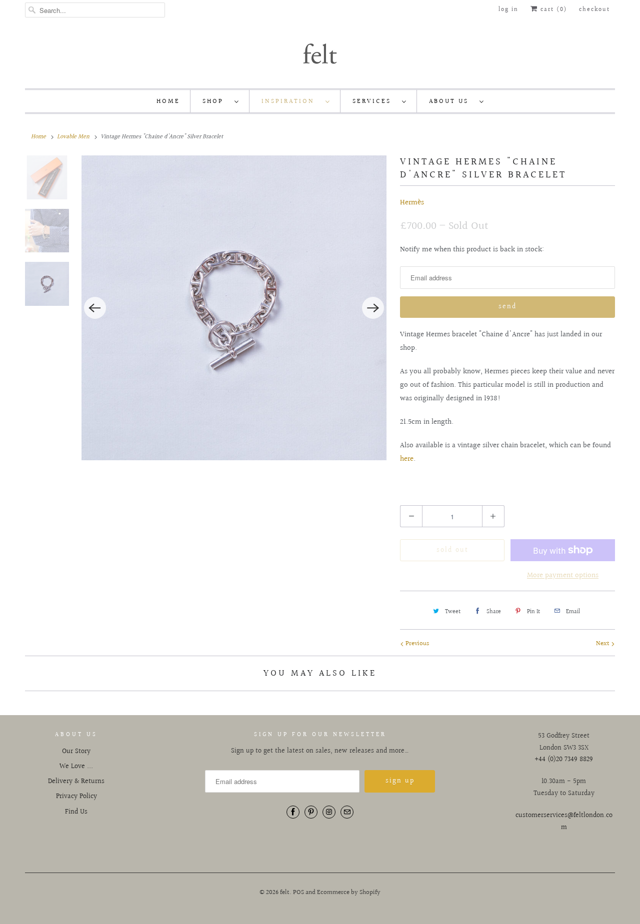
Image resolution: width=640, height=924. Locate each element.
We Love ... (76, 766)
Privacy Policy (76, 796)
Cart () (552, 9)
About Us (451, 101)
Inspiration (291, 101)
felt (285, 893)
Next (603, 644)
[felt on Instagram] (329, 812)
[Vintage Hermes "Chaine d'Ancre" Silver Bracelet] (234, 307)
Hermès (412, 202)
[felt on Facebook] (293, 812)
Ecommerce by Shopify (348, 893)
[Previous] (95, 308)
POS (298, 893)
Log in (508, 9)
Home (168, 101)
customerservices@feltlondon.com (564, 821)
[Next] (373, 308)
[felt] (320, 52)
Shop (216, 101)
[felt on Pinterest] (311, 812)
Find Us (76, 812)
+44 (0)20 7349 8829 (563, 759)
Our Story (76, 751)
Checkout (594, 9)
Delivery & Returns (76, 781)
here (407, 459)
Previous (416, 644)
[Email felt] (347, 812)
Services (374, 101)
